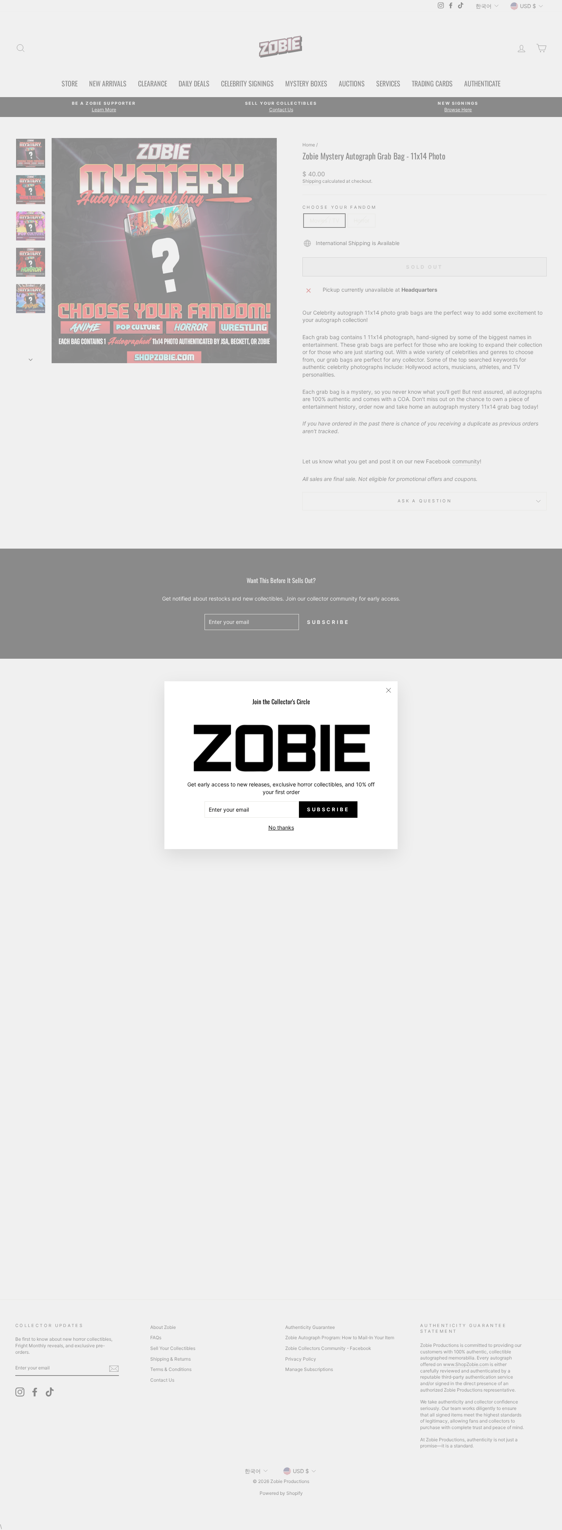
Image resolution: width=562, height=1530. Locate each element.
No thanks (281, 827)
